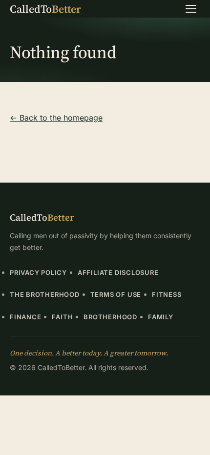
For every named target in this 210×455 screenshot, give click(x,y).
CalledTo (45, 8)
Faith (62, 317)
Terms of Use (115, 294)
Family (160, 317)
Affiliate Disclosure (118, 272)
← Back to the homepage (56, 118)
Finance (25, 317)
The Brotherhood (45, 294)
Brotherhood (110, 317)
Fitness (166, 294)
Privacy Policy (38, 272)
